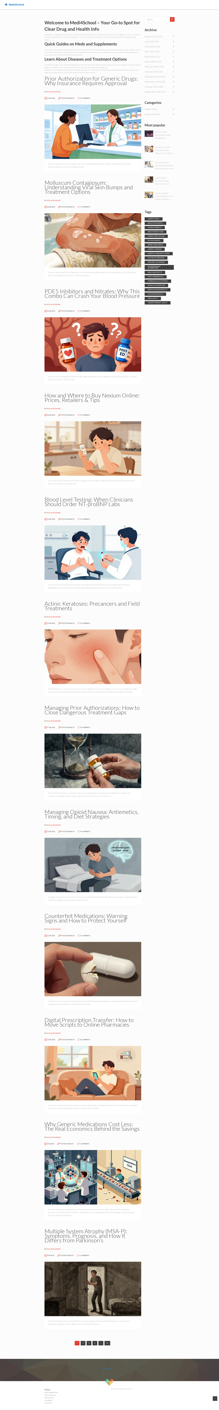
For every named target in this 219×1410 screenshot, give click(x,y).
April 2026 (152, 56)
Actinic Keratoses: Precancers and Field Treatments (92, 605)
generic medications (156, 236)
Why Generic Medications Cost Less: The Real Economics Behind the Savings (92, 1126)
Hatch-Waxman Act (155, 277)
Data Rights (48, 1400)
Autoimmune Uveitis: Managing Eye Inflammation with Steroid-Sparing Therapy (164, 136)
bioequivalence (154, 240)
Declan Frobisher (54, 92)
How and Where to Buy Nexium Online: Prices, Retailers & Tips (92, 397)
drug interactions (155, 232)
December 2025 (155, 76)
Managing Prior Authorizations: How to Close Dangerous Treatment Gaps (92, 709)
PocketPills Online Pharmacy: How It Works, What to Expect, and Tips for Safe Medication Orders (164, 182)
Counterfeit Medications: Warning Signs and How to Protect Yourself (86, 918)
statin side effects (155, 294)
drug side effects (155, 272)
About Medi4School (51, 1392)
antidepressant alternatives (154, 267)
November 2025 (155, 81)
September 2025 (155, 92)
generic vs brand (155, 249)
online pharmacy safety (157, 303)
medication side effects (157, 290)
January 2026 (154, 71)
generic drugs (153, 219)
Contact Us (48, 1403)
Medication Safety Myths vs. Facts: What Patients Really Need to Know (164, 152)
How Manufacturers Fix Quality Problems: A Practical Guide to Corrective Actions (164, 198)
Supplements (152, 114)
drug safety (153, 298)
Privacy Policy (49, 1397)
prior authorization (156, 285)
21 (107, 1343)
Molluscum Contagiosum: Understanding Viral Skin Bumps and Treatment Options (88, 187)
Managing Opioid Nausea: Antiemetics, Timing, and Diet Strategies (91, 814)
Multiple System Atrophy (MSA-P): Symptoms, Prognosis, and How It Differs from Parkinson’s (85, 1236)
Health (71, 98)
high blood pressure (156, 258)
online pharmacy (155, 227)
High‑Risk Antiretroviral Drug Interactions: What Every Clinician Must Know (164, 167)
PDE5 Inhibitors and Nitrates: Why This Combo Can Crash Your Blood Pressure (92, 293)
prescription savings (156, 262)
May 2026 (152, 51)
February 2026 (154, 66)
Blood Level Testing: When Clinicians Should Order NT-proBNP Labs (88, 501)
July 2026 (152, 41)
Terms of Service (50, 1395)
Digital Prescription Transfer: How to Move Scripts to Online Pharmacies (89, 1022)
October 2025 (154, 87)
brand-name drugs (155, 245)
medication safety (155, 223)
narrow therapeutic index (158, 253)
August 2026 (153, 36)
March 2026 (153, 61)
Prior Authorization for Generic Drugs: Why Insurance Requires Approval (91, 80)
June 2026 (152, 46)
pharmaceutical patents (158, 281)
